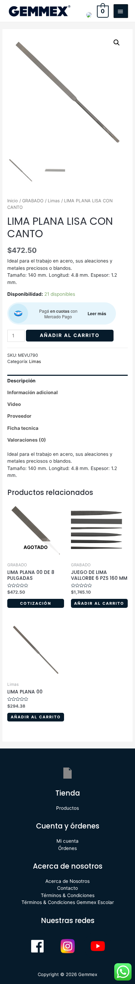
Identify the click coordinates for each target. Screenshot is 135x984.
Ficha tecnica (22, 428)
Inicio (12, 200)
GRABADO (33, 200)
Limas (54, 200)
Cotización (35, 603)
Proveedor (19, 416)
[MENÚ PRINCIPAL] (121, 11)
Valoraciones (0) (26, 440)
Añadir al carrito (70, 335)
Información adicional (32, 392)
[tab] (67, 381)
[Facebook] (37, 946)
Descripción (21, 380)
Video (14, 404)
